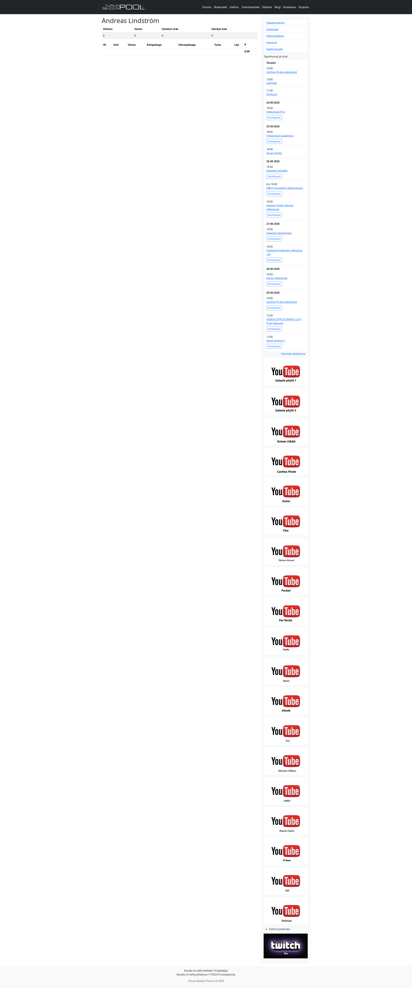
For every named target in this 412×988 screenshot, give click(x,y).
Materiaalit (220, 7)
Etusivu (206, 7)
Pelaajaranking (275, 22)
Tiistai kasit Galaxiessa (279, 135)
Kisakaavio (289, 7)
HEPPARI (271, 83)
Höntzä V (271, 94)
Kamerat (271, 42)
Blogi (278, 7)
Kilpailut (267, 7)
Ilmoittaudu (274, 117)
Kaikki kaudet (274, 49)
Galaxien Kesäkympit (279, 233)
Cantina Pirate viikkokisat (281, 72)
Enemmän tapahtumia (293, 353)
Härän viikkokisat (276, 278)
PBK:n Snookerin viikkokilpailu (284, 188)
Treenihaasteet (250, 7)
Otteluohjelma (275, 36)
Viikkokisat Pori (275, 112)
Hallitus (234, 7)
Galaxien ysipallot (277, 170)
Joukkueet (272, 29)
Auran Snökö (274, 153)
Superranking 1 (275, 340)
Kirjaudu (304, 7)
